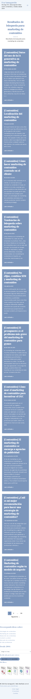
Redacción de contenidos (8, 636)
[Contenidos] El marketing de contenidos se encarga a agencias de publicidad (14, 446)
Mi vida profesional (6, 642)
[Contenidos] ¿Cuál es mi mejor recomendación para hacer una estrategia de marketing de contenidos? (14, 507)
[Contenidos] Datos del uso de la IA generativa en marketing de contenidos (14, 59)
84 (21, 613)
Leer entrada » (8, 100)
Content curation (5, 638)
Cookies (15, 693)
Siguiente (15, 617)
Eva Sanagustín (9, 2)
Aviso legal (15, 689)
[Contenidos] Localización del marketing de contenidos (13, 115)
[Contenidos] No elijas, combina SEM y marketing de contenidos (15, 277)
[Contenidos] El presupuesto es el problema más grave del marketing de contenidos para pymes (15, 335)
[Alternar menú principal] (27, 5)
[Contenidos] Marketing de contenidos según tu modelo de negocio (15, 564)
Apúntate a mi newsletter (10, 659)
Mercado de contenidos (7, 640)
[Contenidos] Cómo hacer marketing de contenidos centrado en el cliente (15, 167)
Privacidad (15, 691)
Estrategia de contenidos (8, 631)
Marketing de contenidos (8, 633)
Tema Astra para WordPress (9, 686)
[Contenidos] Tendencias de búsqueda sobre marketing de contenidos (13, 223)
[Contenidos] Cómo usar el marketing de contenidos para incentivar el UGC (15, 391)
